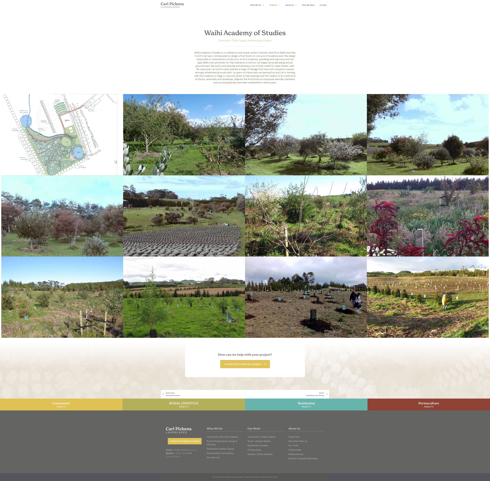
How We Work (308, 5)
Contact (323, 5)
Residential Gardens (258, 445)
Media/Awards (295, 454)
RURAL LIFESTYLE (183, 404)
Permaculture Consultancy (220, 453)
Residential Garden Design (220, 449)
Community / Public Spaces (232, 40)
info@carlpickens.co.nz (185, 449)
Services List (213, 457)
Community (61, 404)
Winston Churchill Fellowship (302, 458)
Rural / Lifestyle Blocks (259, 441)
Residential (306, 404)
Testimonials (294, 450)
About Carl (293, 437)
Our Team (293, 445)
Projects (273, 5)
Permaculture (255, 40)
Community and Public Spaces (222, 437)
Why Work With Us (297, 441)
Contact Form (173, 456)
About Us (289, 5)
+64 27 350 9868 (183, 453)
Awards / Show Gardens (260, 454)
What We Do (255, 5)
